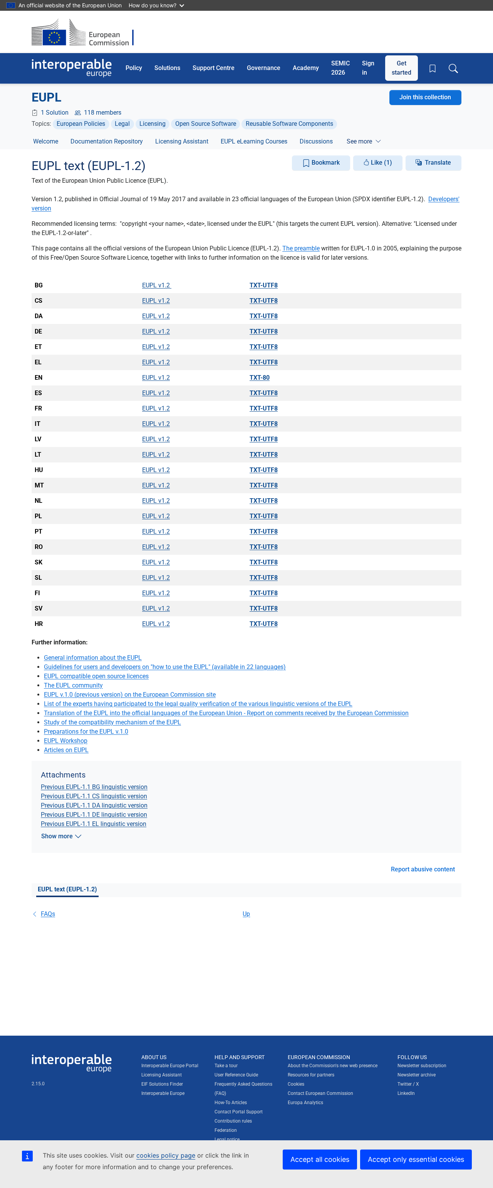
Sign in (368, 68)
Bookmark (325, 162)
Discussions (316, 141)
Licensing (152, 123)
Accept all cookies (319, 1159)
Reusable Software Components (289, 123)
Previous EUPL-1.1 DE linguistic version (94, 814)
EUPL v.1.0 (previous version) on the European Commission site (130, 694)
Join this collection (425, 97)
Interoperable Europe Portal (169, 1065)
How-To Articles (231, 1102)
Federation (226, 1130)
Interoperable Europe (162, 1093)
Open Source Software (205, 123)
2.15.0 (38, 1083)
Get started (401, 68)
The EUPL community (73, 685)
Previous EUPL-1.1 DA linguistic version (94, 805)
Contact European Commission (320, 1093)
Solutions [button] (167, 68)
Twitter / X (408, 1084)
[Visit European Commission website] (86, 32)
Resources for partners (311, 1075)
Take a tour (226, 1065)
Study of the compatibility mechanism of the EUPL (112, 722)
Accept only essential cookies (416, 1159)
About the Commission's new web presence (332, 1065)
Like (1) (380, 162)
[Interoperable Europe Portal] (72, 68)
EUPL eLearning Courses (254, 141)
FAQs (48, 914)
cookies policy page (165, 1155)
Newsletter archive (416, 1075)
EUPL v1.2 (156, 285)
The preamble (301, 248)
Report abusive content (423, 869)
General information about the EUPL (93, 657)
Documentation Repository (106, 141)
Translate (438, 162)
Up (246, 914)
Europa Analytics (305, 1102)
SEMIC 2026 (340, 68)
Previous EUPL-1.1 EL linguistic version (93, 824)
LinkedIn (406, 1093)
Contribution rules (233, 1121)
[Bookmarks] (432, 68)
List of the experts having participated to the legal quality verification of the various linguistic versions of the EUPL (198, 703)
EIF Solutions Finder (162, 1084)
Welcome (45, 141)
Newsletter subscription (421, 1065)
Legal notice (227, 1139)
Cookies (296, 1084)
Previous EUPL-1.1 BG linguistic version (94, 787)
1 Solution (55, 112)
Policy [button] (134, 68)
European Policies (81, 123)
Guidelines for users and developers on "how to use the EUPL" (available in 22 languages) (165, 667)
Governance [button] (263, 68)
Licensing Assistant (181, 141)
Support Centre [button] (214, 68)
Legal (122, 123)
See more (359, 141)
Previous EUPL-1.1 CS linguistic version (94, 796)
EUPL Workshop (65, 740)
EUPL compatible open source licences (96, 676)
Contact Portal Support (239, 1112)
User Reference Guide (236, 1075)
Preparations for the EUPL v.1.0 (86, 731)
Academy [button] (306, 68)
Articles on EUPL (66, 750)
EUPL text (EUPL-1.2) (67, 889)
